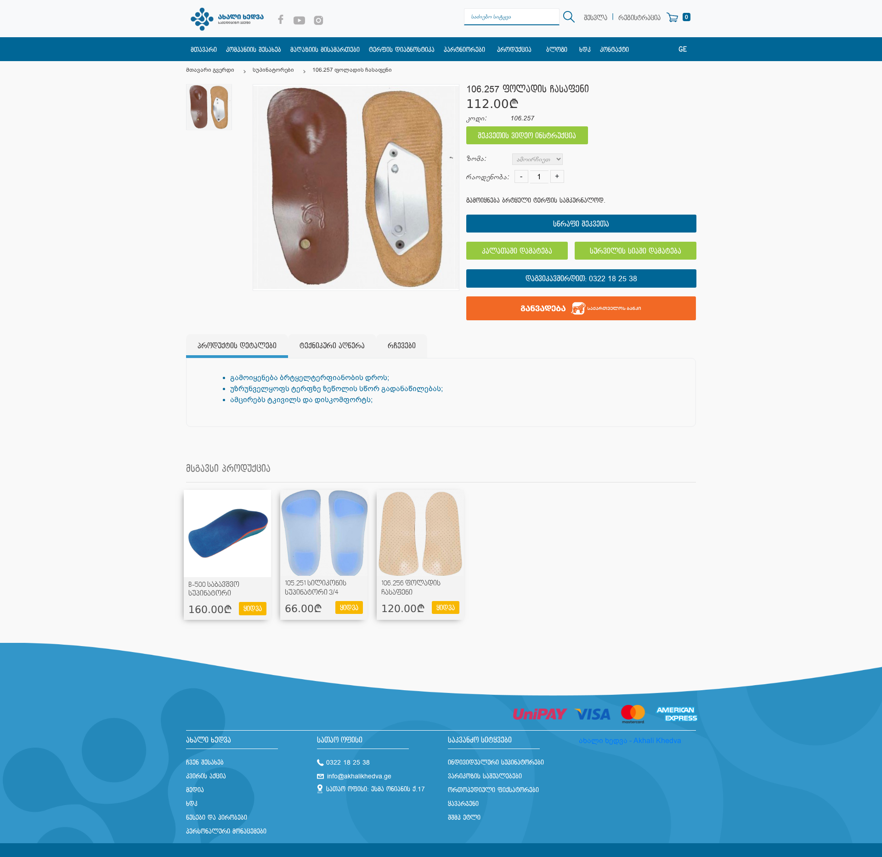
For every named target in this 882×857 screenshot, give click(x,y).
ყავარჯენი (463, 803)
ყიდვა (252, 609)
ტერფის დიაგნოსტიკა (402, 49)
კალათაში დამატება (517, 251)
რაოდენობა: (487, 177)
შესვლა (595, 18)
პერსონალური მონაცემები (226, 831)
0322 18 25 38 (613, 279)
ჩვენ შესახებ (205, 762)
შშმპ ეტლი (464, 817)
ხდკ (585, 49)
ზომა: (476, 158)
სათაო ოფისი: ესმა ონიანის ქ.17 (375, 789)
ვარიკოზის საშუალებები (485, 776)
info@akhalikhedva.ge (359, 776)
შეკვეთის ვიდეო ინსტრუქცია (527, 136)
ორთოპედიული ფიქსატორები (493, 790)
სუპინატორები (273, 70)
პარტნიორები (464, 49)
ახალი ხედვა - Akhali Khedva (630, 740)
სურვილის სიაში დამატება (635, 251)
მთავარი (204, 49)
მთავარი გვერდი (210, 70)
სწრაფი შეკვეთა (581, 224)
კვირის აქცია (206, 776)
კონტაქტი (614, 49)
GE (682, 49)
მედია (195, 790)
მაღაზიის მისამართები (325, 49)
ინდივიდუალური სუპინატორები (496, 762)
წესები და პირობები (216, 817)
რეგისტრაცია (639, 18)
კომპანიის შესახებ (253, 49)
